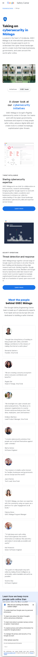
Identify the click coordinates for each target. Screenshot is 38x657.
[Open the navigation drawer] (3, 3)
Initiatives (13, 89)
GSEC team (24, 89)
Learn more (19, 209)
